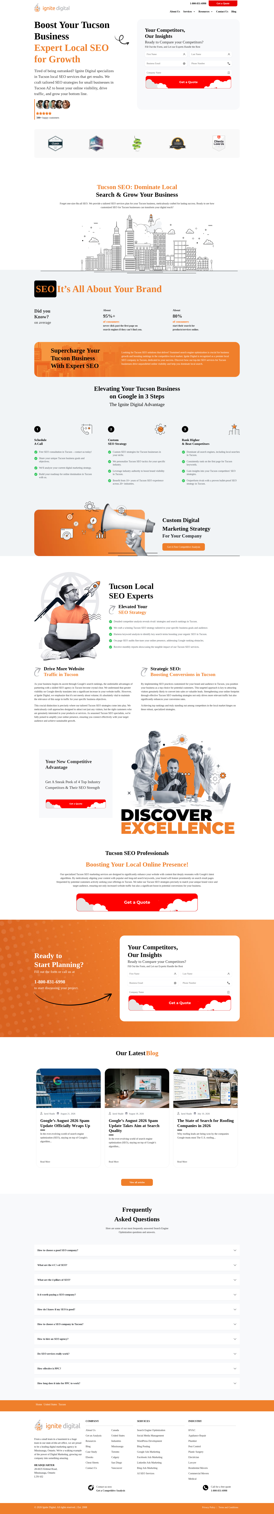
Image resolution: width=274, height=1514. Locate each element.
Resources (204, 11)
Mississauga (117, 1446)
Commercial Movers (198, 1473)
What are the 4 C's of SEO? (52, 1265)
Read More (45, 1162)
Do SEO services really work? (53, 1353)
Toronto (115, 1451)
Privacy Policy (208, 1507)
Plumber (192, 1441)
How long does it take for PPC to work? (58, 1383)
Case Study (91, 1451)
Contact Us (222, 11)
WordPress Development (149, 1441)
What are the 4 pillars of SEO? (53, 1279)
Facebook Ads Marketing (149, 1457)
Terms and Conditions (228, 1507)
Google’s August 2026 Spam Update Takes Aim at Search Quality (134, 1125)
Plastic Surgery (195, 1451)
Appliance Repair (197, 1435)
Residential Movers (198, 1468)
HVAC (192, 1430)
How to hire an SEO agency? (52, 1339)
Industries (116, 1441)
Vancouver (116, 1468)
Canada (115, 1430)
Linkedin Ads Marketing (149, 1462)
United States (50, 1404)
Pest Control (194, 1446)
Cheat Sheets (92, 1462)
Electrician (193, 1457)
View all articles (137, 1182)
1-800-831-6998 (198, 3)
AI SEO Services (145, 1473)
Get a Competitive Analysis (110, 1490)
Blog (233, 11)
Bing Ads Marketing (147, 1468)
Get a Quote (223, 3)
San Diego (116, 1462)
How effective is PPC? (49, 1368)
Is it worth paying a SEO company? (56, 1294)
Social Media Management (150, 1435)
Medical (192, 1478)
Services (187, 11)
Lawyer (192, 1462)
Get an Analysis (93, 1435)
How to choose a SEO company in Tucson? (60, 1324)
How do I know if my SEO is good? (56, 1309)
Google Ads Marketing (148, 1451)
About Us (175, 11)
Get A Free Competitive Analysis (183, 547)
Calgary (115, 1457)
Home (39, 1404)
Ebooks (89, 1457)
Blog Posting (143, 1446)
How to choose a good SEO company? (57, 1250)
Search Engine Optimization (151, 1430)
